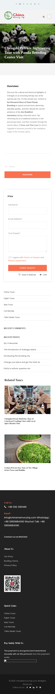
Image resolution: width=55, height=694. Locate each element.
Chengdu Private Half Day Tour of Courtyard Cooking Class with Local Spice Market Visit (19, 421)
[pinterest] (23, 4)
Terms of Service (32, 257)
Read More (27, 175)
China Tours (9, 292)
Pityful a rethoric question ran (17, 368)
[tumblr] (27, 4)
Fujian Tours (9, 298)
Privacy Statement (17, 260)
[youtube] (34, 4)
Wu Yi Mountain (11, 343)
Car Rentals (9, 311)
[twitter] (31, 4)
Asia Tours (8, 304)
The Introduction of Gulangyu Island (20, 349)
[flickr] (19, 4)
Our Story (8, 556)
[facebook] (16, 4)
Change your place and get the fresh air (22, 362)
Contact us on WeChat (15, 536)
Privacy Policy (10, 565)
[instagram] (38, 4)
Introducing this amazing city (17, 356)
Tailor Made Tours (12, 317)
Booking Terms (11, 561)
